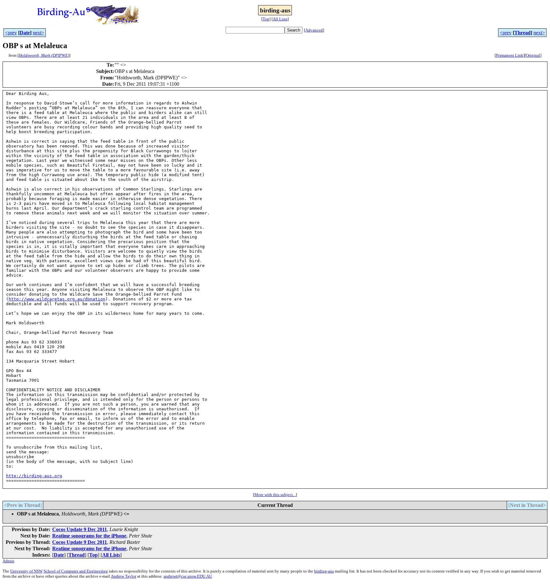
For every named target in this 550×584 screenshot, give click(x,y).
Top (266, 19)
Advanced (314, 30)
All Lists (280, 19)
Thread (522, 32)
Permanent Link (509, 55)
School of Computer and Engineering (76, 571)
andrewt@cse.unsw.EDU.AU (188, 576)
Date (25, 32)
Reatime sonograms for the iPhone (89, 535)
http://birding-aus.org (34, 475)
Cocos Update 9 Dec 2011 (79, 529)
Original (533, 55)
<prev (11, 32)
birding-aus (324, 571)
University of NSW (26, 571)
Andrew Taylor (123, 576)
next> (38, 32)
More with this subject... (275, 494)
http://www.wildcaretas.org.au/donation (57, 299)
